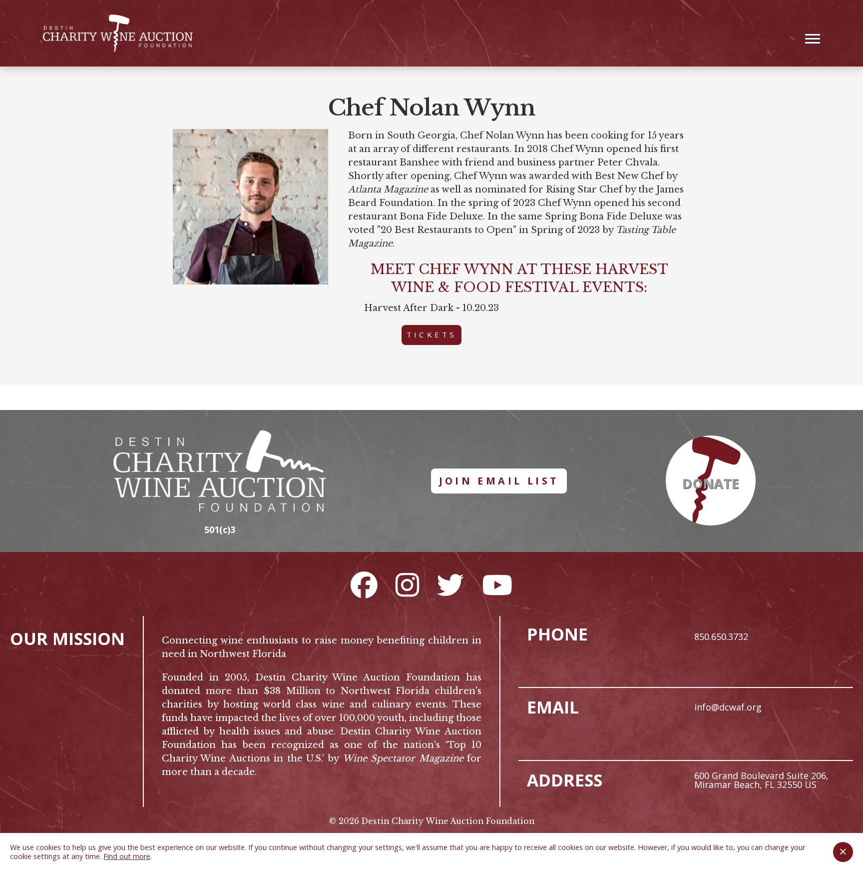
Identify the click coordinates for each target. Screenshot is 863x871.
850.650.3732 (721, 636)
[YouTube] (497, 584)
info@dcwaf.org (728, 707)
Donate (710, 483)
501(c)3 (219, 529)
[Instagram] (407, 584)
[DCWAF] (118, 33)
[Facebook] (364, 584)
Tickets (432, 335)
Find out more (126, 856)
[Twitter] (450, 584)
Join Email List (499, 481)
